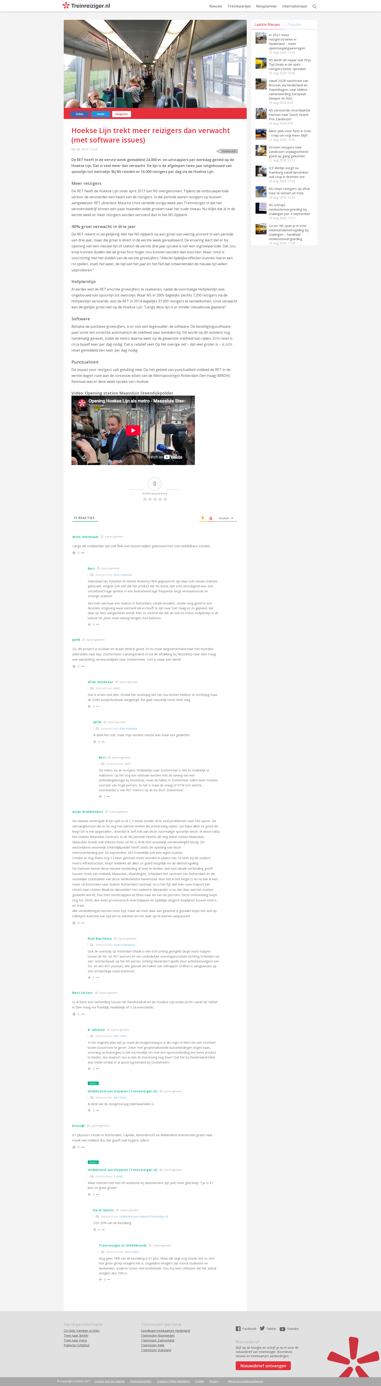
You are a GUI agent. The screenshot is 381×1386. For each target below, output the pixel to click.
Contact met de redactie (110, 1381)
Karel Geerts (132, 1252)
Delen (79, 114)
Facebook (249, 1329)
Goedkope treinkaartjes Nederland (165, 1331)
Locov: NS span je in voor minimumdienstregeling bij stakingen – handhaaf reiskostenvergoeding (288, 232)
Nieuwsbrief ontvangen (263, 1365)
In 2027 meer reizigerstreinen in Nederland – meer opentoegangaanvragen (287, 41)
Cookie (199, 1381)
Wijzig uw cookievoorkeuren (245, 1381)
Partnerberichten (140, 1381)
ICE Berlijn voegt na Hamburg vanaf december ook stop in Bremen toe (289, 172)
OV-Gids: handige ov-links (82, 1331)
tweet (101, 114)
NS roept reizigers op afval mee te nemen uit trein (289, 190)
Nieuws (215, 6)
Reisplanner (266, 6)
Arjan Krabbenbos (124, 945)
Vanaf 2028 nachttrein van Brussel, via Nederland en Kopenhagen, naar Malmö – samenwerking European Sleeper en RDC (289, 89)
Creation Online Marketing (173, 1381)
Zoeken (314, 6)
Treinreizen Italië (152, 1345)
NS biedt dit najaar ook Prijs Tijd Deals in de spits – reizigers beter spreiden (290, 64)
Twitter (271, 1329)
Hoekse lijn (229, 151)
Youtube (293, 1329)
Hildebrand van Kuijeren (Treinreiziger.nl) (143, 1216)
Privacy (213, 1381)
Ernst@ (118, 1176)
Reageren (122, 114)
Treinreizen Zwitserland (157, 1340)
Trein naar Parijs (75, 1340)
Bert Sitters (120, 1036)
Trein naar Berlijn (76, 1335)
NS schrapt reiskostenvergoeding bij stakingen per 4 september (289, 209)
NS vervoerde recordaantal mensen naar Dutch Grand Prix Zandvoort (289, 114)
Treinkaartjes (239, 6)
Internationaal (294, 6)
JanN (117, 688)
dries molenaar (123, 575)
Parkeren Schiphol (76, 1345)
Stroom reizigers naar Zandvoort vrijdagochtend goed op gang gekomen (288, 151)
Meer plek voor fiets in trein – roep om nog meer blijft (290, 133)
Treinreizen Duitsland (156, 1350)
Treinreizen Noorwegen (158, 1335)
